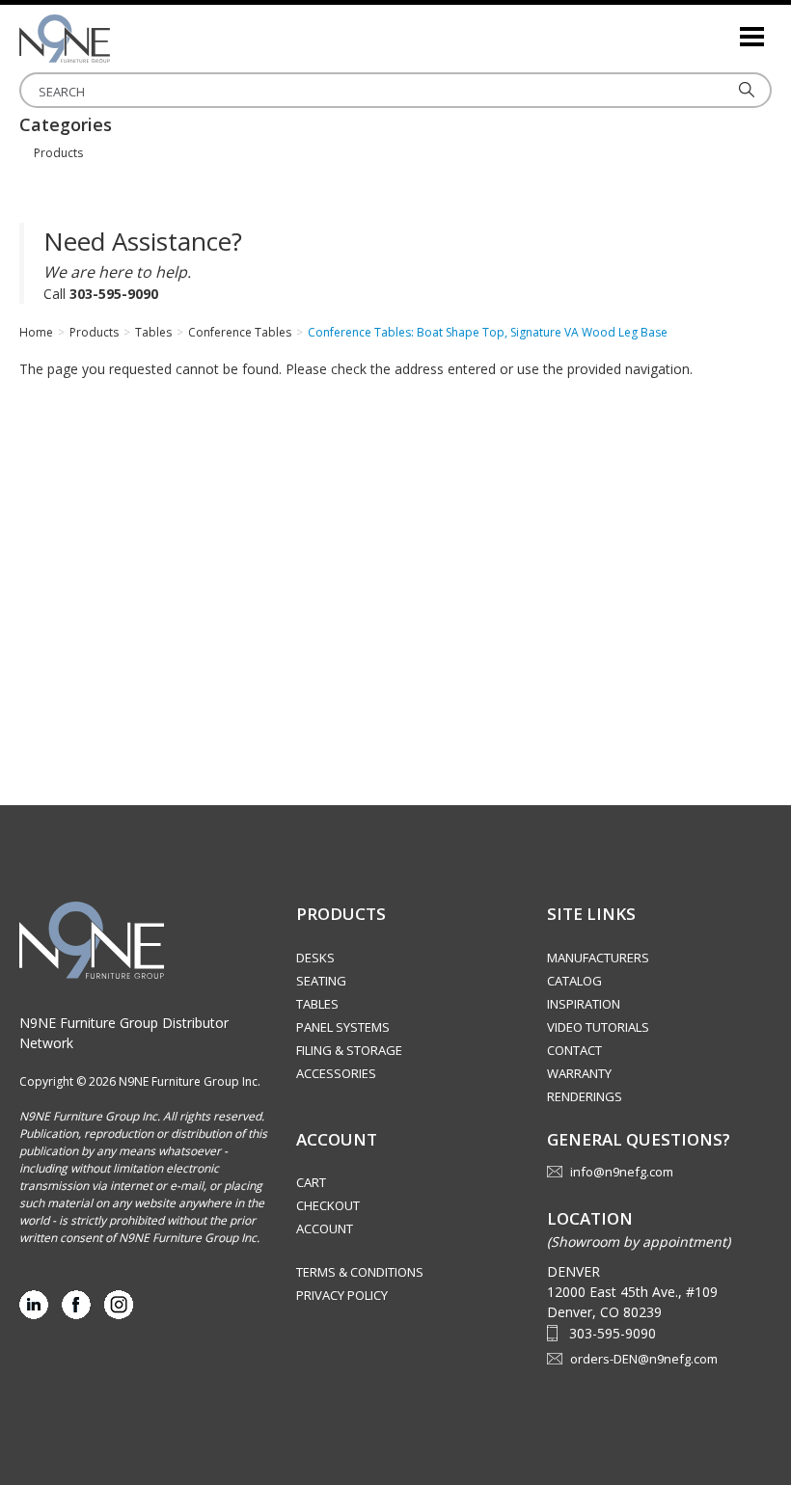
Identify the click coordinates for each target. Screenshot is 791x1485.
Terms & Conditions (359, 1272)
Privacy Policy (342, 1295)
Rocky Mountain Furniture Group (115, 38)
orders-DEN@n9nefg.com (644, 1358)
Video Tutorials (598, 1027)
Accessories (336, 1073)
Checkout (328, 1205)
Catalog (574, 980)
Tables (317, 1003)
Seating (321, 980)
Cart (311, 1182)
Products (58, 153)
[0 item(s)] (723, 28)
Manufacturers (598, 957)
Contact (574, 1050)
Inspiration (583, 1003)
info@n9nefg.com (621, 1171)
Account (324, 1228)
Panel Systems (343, 1027)
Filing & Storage (349, 1050)
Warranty (579, 1073)
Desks (315, 957)
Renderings (584, 1096)
